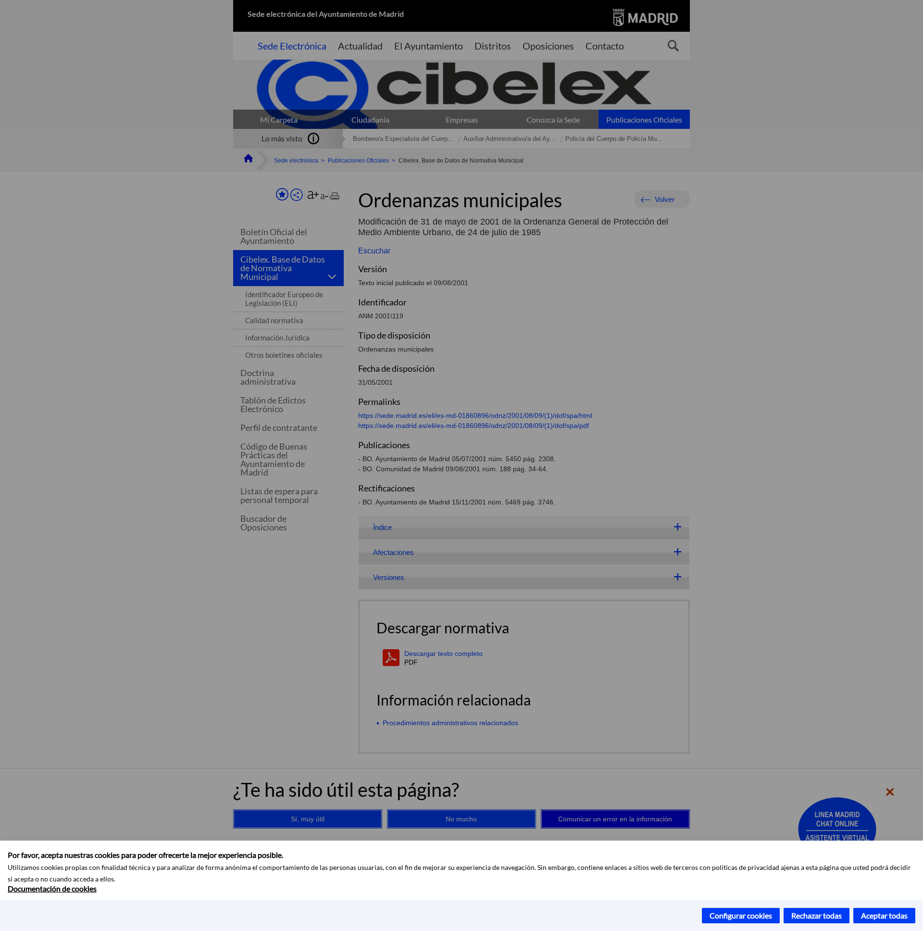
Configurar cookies (741, 915)
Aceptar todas (884, 915)
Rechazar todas (816, 915)
